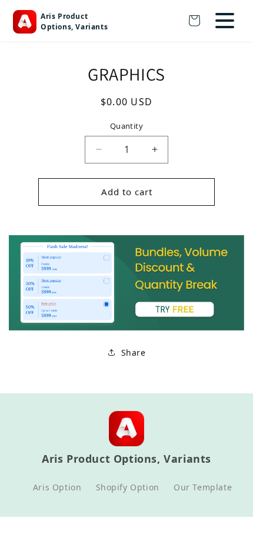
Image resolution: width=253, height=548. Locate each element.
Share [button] (133, 352)
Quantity (126, 126)
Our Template (203, 487)
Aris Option (57, 487)
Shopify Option (127, 487)
